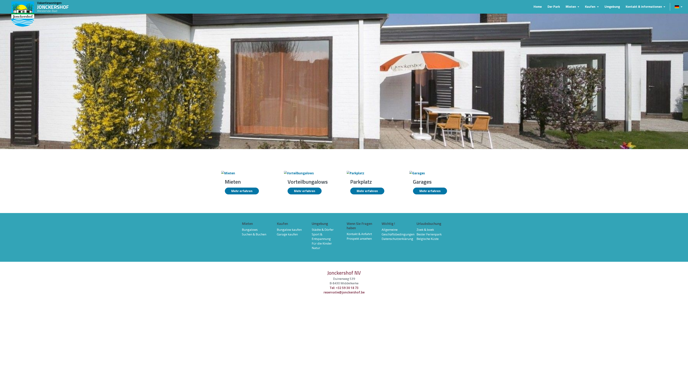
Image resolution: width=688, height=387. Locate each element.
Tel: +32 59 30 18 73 (344, 288)
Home (538, 6)
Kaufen (590, 6)
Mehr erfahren (241, 191)
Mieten (571, 6)
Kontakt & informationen (644, 6)
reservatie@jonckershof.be (344, 292)
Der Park (554, 6)
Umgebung (612, 6)
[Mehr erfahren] (228, 173)
